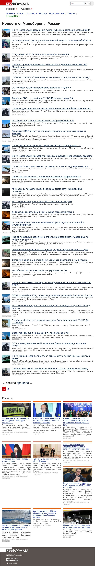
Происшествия (56, 13)
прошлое (23, 382)
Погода (43, 13)
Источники (31, 13)
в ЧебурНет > (13, 16)
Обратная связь (12, 558)
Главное (10, 13)
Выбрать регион (12, 560)
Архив (20, 13)
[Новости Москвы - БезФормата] (15, 3)
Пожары (71, 13)
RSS (15, 563)
